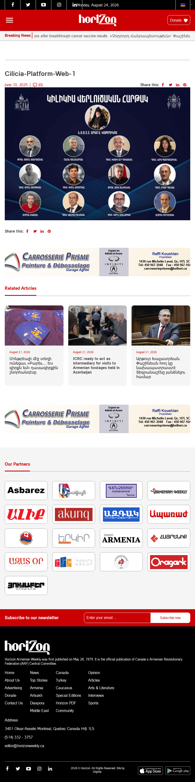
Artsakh (36, 695)
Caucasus (64, 687)
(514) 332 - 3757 (19, 737)
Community (65, 710)
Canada (62, 672)
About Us (12, 680)
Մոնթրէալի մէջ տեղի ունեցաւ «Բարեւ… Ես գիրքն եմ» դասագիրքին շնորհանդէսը (34, 365)
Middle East (39, 710)
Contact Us (14, 703)
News (34, 672)
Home (9, 672)
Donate (176, 20)
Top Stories (39, 680)
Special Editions (68, 695)
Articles (94, 680)
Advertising (13, 687)
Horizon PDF (66, 703)
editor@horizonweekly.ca (24, 745)
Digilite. (97, 771)
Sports (93, 703)
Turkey (61, 680)
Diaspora (37, 703)
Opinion (94, 672)
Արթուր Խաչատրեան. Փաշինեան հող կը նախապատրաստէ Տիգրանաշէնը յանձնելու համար (160, 367)
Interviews (96, 695)
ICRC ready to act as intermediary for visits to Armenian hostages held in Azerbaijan (96, 365)
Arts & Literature (101, 687)
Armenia (36, 687)
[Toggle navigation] (9, 20)
